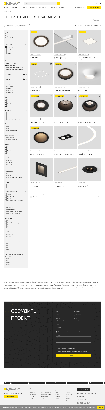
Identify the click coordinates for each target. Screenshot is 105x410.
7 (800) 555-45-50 (81, 399)
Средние (9, 164)
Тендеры (57, 400)
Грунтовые (10, 86)
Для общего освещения (13, 213)
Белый (9, 99)
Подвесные (10, 51)
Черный (9, 106)
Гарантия (57, 398)
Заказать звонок (94, 7)
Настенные (10, 53)
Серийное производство (37, 383)
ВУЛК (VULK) (82, 90)
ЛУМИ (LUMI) (34, 58)
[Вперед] (43, 196)
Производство (69, 394)
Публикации (42, 7)
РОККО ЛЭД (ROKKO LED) (86, 122)
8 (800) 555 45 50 (81, 7)
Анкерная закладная (12, 63)
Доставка (57, 394)
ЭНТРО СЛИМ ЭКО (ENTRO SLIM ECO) (89, 58)
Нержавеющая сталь (12, 101)
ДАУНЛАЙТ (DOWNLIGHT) (62, 90)
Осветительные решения (46, 394)
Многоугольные (11, 153)
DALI (8, 128)
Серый (9, 103)
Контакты (61, 7)
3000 (8, 258)
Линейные (10, 150)
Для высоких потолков (13, 221)
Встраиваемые (9, 25)
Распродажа (8, 74)
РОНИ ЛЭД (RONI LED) (61, 122)
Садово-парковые (12, 139)
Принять (100, 407)
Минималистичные (12, 185)
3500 (8, 260)
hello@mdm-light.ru (82, 396)
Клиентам (52, 7)
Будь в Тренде (58, 401)
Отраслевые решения (45, 390)
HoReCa (9, 194)
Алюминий (10, 171)
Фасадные (10, 92)
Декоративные (11, 209)
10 (7, 243)
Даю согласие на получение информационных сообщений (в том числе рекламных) (72, 351)
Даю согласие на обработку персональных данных (66, 348)
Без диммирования (12, 130)
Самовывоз (57, 396)
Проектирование (44, 396)
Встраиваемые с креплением (15, 67)
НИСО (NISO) (34, 186)
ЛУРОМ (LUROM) (35, 90)
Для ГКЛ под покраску (13, 223)
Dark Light (9, 113)
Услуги (23, 7)
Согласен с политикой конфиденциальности (65, 345)
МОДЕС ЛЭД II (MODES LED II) (64, 154)
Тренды (7, 383)
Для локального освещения (14, 211)
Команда (67, 396)
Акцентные (10, 207)
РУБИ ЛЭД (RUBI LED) (37, 122)
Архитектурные (11, 137)
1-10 (8, 126)
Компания (14, 7)
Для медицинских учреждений (15, 200)
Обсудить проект (84, 389)
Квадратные (10, 146)
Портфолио (32, 7)
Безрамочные (11, 115)
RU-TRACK (10, 234)
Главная (5, 11)
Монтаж (42, 398)
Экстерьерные (11, 37)
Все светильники (33, 390)
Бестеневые (10, 117)
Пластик (9, 175)
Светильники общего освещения (56, 383)
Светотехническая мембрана (15, 177)
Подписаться (10, 396)
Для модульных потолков (14, 225)
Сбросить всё (22, 25)
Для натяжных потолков (13, 227)
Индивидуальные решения (46, 392)
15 (7, 245)
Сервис (42, 400)
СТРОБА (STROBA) (60, 186)
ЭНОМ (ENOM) (83, 186)
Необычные (10, 187)
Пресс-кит (68, 401)
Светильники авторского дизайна (77, 383)
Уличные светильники (95, 383)
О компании (68, 392)
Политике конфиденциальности (59, 407)
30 (8, 249)
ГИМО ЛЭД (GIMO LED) (37, 154)
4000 (8, 262)
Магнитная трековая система (15, 69)
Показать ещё (36, 193)
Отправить (73, 355)
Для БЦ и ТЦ (10, 196)
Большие (9, 160)
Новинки (7, 79)
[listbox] (96, 25)
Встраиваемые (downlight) (14, 119)
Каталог (6, 7)
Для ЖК (9, 198)
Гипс (8, 173)
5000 (8, 264)
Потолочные (10, 90)
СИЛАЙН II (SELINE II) (85, 154)
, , (87, 393)
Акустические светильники (20, 383)
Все (8, 33)
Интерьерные (11, 35)
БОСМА (9, 236)
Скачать (57, 392)
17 (7, 247)
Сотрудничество (58, 390)
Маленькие (10, 162)
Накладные (10, 49)
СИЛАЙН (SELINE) (60, 58)
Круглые (9, 148)
